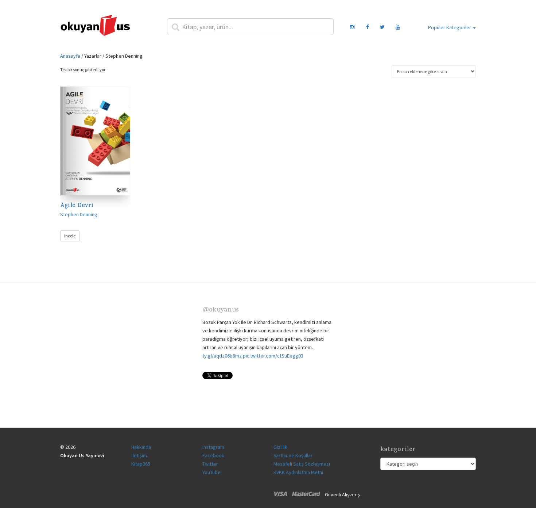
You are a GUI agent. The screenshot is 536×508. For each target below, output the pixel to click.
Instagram (213, 447)
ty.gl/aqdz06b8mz (222, 355)
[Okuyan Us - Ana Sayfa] (95, 26)
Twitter (210, 464)
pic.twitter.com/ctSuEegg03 (273, 355)
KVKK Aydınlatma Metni (298, 472)
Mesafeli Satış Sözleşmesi (301, 464)
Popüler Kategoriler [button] (450, 27)
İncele (69, 235)
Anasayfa (70, 56)
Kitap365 (140, 464)
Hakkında (141, 447)
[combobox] (250, 26)
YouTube (211, 472)
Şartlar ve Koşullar (292, 455)
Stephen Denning (78, 214)
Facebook (213, 455)
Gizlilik (280, 447)
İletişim (139, 455)
